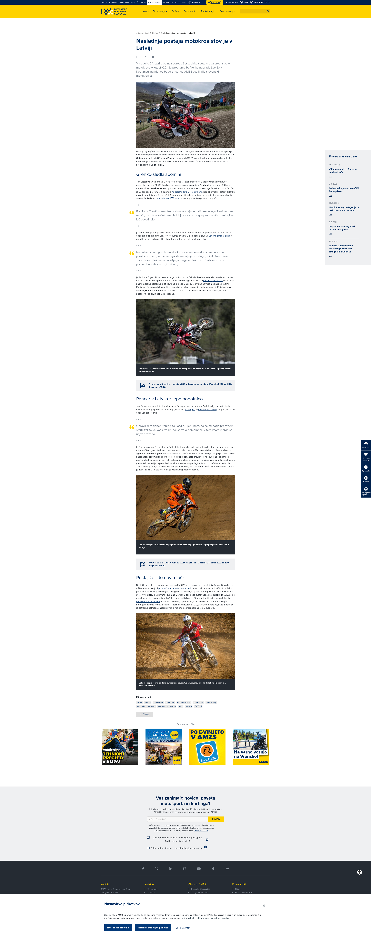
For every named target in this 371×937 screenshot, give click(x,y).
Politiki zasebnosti (201, 830)
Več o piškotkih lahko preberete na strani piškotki (205, 917)
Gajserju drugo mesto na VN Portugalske (344, 190)
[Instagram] (184, 868)
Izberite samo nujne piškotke (153, 927)
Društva (151, 892)
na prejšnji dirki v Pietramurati (187, 191)
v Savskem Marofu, (207, 409)
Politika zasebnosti (243, 892)
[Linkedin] (170, 868)
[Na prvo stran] (114, 11)
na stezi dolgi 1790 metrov (169, 198)
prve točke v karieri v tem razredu (175, 588)
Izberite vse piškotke (118, 927)
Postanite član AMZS (200, 889)
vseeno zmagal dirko (219, 235)
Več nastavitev (183, 927)
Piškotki (238, 889)
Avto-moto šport (142, 33)
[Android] (227, 868)
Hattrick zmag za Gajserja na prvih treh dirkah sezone (344, 209)
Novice (155, 33)
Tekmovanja (153, 889)
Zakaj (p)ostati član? (199, 892)
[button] (268, 11)
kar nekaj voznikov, (213, 280)
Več (330, 176)
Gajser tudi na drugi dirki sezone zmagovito (342, 228)
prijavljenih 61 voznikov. (148, 601)
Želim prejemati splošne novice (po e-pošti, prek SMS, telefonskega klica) (177, 839)
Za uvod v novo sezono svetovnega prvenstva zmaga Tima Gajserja (341, 248)
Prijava (216, 819)
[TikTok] (213, 868)
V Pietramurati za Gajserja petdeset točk (343, 170)
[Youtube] (199, 868)
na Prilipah (190, 409)
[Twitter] (156, 868)
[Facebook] (143, 868)
